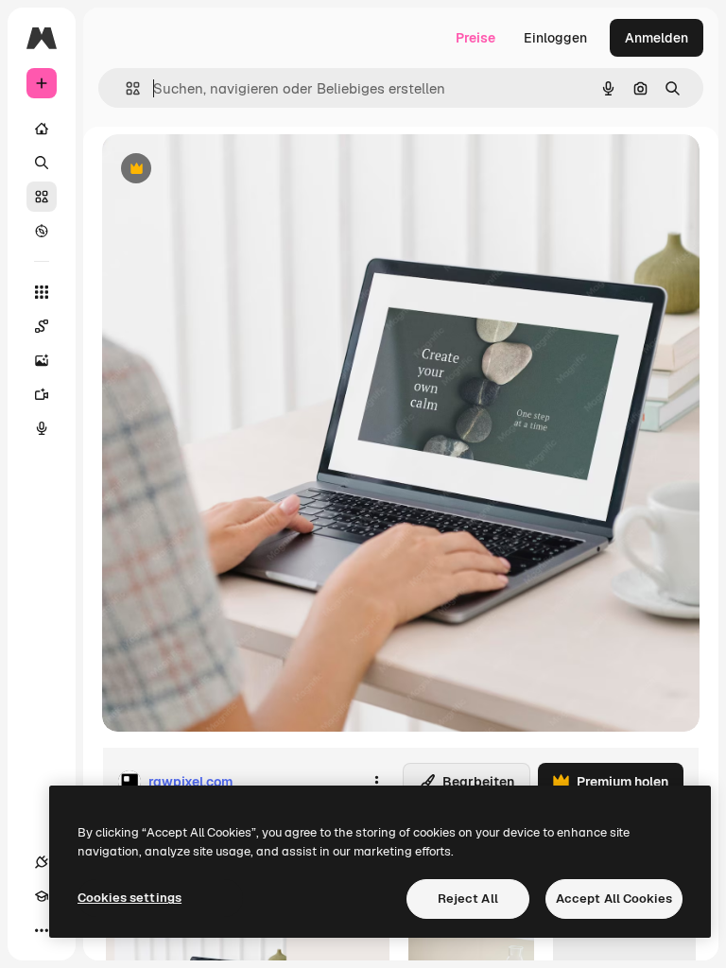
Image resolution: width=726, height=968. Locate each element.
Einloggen (555, 37)
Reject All (468, 898)
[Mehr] (41, 930)
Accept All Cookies (614, 898)
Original (223, 170)
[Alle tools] (41, 292)
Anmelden (656, 37)
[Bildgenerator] (41, 360)
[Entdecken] (41, 231)
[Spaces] (41, 326)
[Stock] (41, 197)
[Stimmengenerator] (41, 428)
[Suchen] (41, 162)
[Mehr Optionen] (376, 782)
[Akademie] (41, 896)
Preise (475, 37)
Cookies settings (130, 898)
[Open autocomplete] (125, 88)
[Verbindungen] (41, 862)
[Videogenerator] (41, 394)
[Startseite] (41, 128)
